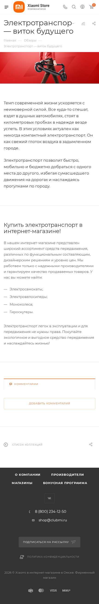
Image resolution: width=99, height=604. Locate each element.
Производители (67, 474)
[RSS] (83, 23)
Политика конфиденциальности (53, 556)
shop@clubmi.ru (53, 520)
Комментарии (26, 384)
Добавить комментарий (49, 403)
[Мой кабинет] (82, 7)
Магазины (22, 483)
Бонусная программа (65, 483)
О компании (28, 474)
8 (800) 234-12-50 (50, 512)
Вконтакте (50, 498)
